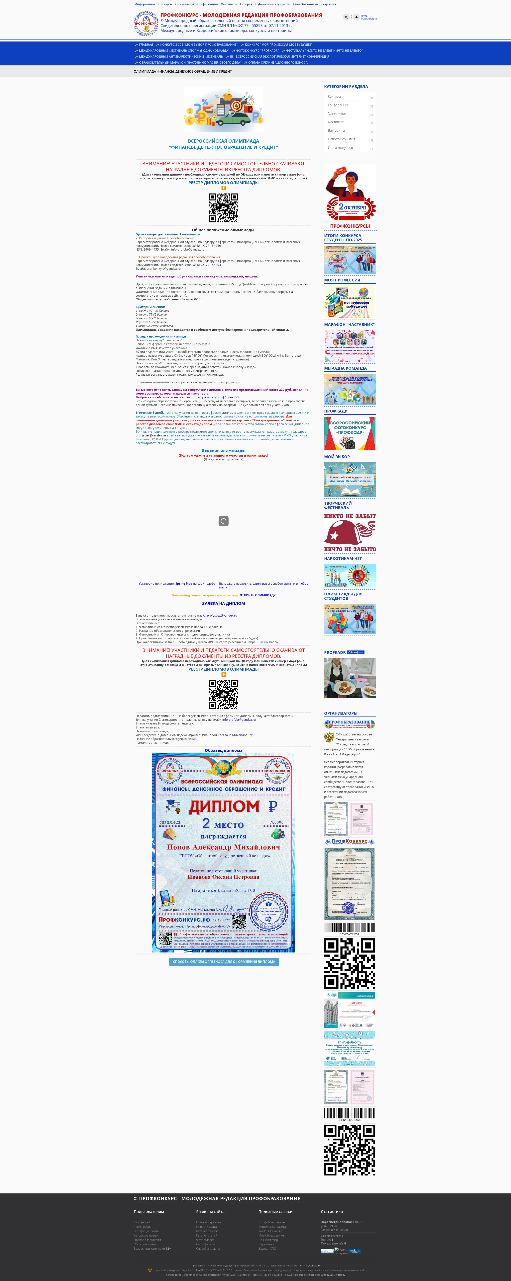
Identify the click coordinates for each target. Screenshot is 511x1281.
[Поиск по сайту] (346, 17)
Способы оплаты (208, 1248)
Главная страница (209, 1222)
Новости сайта (206, 1227)
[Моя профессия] (349, 302)
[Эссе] (350, 479)
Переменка (266, 1244)
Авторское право (146, 1235)
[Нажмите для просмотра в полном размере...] (223, 109)
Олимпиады (337, 113)
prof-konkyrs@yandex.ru (307, 1265)
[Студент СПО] (350, 259)
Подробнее (350, 678)
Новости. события (341, 139)
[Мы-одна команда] (350, 389)
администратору (336, 1274)
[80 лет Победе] (350, 532)
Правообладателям (147, 1240)
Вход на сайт (143, 1222)
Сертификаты (205, 1244)
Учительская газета (272, 1227)
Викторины (336, 130)
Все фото (357, 652)
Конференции (338, 105)
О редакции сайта (146, 1231)
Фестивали (336, 122)
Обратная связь (145, 1244)
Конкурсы (335, 96)
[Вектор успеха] (350, 575)
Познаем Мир (268, 1240)
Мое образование (271, 1235)
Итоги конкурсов (340, 147)
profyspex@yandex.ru (151, 435)
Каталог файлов (207, 1231)
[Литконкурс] (350, 619)
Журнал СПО (267, 1248)
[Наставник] (350, 346)
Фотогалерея (205, 1240)
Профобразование (271, 1222)
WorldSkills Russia (270, 1231)
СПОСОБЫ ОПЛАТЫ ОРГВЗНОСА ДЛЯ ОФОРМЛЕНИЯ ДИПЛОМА (224, 961)
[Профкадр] (349, 433)
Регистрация (143, 1227)
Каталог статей (206, 1235)
